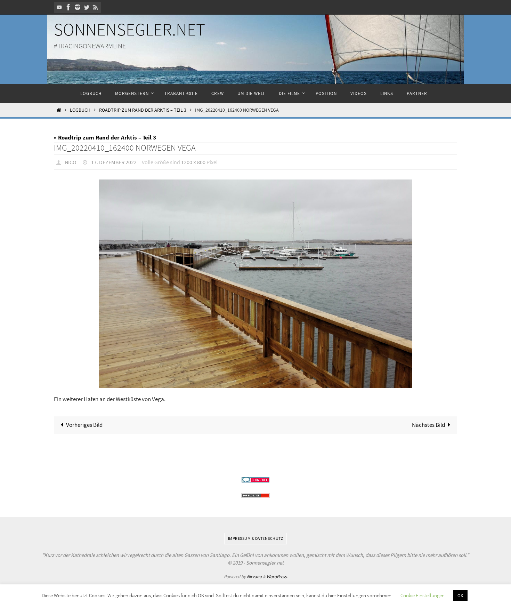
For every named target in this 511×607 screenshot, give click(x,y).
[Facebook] (68, 7)
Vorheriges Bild (84, 425)
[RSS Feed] (95, 7)
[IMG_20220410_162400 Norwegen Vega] (255, 283)
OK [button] (460, 596)
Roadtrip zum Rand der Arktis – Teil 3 (142, 110)
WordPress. (277, 577)
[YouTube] (59, 7)
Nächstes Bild (428, 425)
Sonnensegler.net (129, 29)
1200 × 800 (193, 162)
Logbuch (80, 110)
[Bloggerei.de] (255, 479)
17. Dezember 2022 (114, 162)
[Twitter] (86, 7)
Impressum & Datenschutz (255, 538)
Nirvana (254, 577)
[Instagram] (77, 7)
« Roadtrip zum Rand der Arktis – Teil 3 (105, 137)
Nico (70, 162)
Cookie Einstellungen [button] (422, 595)
